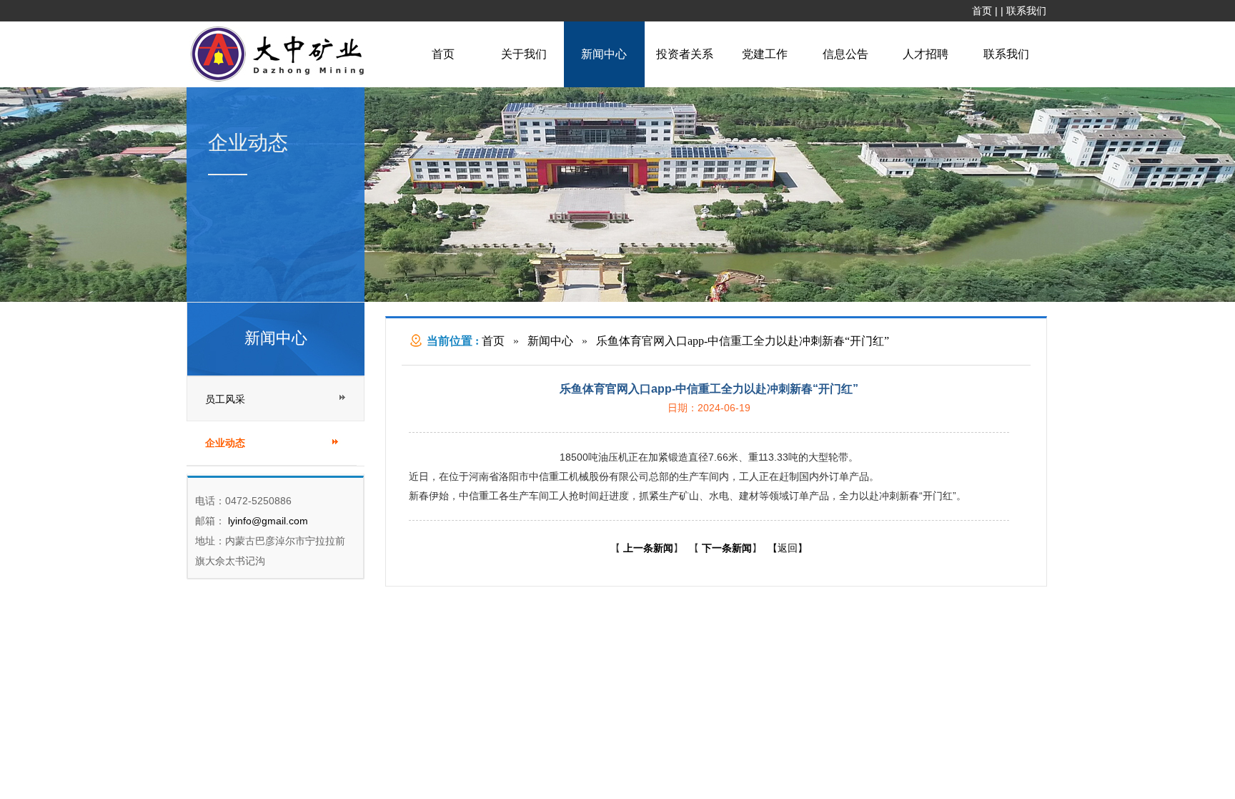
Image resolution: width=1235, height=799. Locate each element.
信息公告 (845, 54)
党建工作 (765, 54)
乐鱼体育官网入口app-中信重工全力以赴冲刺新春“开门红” (742, 341)
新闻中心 (604, 54)
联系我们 (1026, 10)
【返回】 (788, 548)
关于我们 (524, 54)
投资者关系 (684, 54)
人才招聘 (925, 54)
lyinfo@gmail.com (266, 520)
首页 (982, 10)
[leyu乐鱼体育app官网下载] (281, 80)
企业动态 (225, 443)
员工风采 (225, 399)
